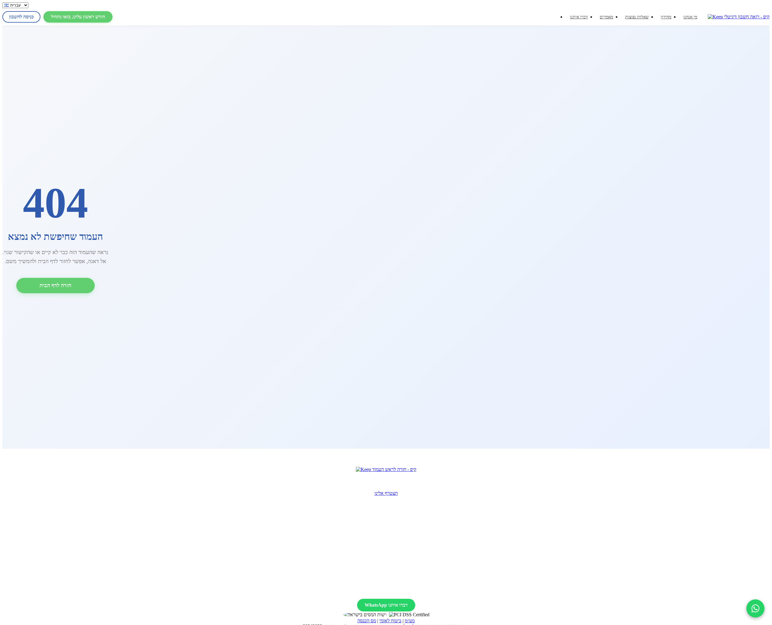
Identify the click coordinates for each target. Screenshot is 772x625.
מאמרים (606, 17)
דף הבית (658, 528)
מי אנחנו (690, 17)
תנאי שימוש (421, 590)
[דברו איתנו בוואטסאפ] (755, 608)
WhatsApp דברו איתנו (386, 605)
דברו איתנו (579, 17)
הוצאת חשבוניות (434, 535)
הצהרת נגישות (353, 590)
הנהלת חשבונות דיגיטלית (434, 550)
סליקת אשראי (434, 543)
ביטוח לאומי (390, 620)
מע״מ (410, 620)
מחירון (666, 17)
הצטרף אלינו (386, 493)
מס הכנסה (366, 620)
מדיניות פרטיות (388, 590)
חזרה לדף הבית (55, 285)
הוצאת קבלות (434, 528)
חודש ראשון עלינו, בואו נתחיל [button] (78, 16)
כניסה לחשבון (21, 16)
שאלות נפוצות (637, 17)
